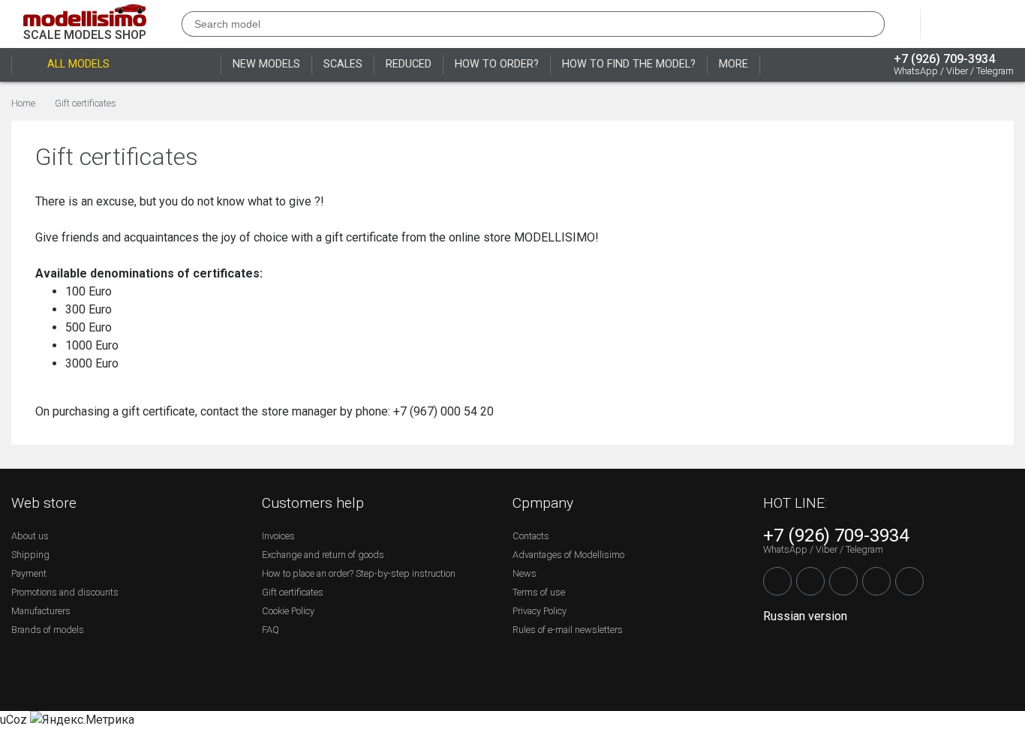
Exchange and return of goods (323, 554)
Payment (29, 573)
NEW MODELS (266, 64)
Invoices (278, 536)
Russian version (805, 616)
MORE (733, 64)
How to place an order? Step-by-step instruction (358, 573)
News (524, 573)
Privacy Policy (539, 610)
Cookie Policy (288, 610)
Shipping (30, 554)
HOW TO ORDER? (497, 64)
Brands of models (47, 629)
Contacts (530, 536)
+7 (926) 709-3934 (944, 59)
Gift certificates (85, 104)
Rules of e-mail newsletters (567, 629)
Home (23, 104)
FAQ (270, 629)
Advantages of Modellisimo (568, 554)
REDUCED (408, 64)
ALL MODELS (78, 64)
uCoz (13, 719)
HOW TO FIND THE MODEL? (629, 64)
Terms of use (538, 592)
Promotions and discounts (65, 592)
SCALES (342, 64)
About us (30, 536)
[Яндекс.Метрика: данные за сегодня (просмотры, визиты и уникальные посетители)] (82, 720)
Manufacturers (41, 610)
